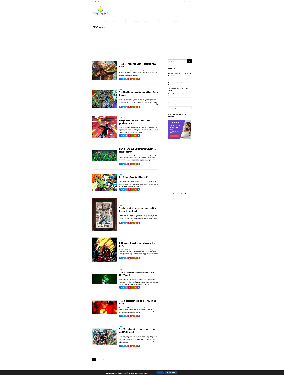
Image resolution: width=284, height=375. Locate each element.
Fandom (175, 21)
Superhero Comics (108, 21)
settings (145, 373)
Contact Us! (100, 1)
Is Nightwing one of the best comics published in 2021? (135, 122)
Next (103, 359)
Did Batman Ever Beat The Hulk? (133, 177)
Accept (160, 372)
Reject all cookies (171, 372)
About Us (94, 1)
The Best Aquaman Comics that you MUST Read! (179, 79)
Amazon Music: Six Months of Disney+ (178, 194)
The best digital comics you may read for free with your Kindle (137, 209)
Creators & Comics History (141, 21)
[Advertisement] (142, 42)
